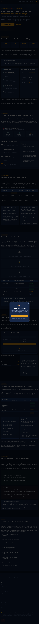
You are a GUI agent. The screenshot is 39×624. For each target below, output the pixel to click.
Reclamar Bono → (19, 315)
